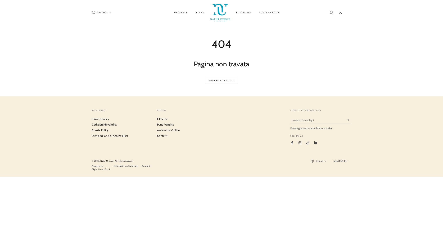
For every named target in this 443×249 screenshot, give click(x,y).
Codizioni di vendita (104, 124)
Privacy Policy (100, 119)
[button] (331, 12)
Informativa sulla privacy (126, 166)
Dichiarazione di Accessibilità (110, 135)
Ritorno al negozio (221, 80)
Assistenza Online (168, 130)
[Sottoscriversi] (349, 120)
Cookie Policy (100, 130)
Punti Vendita (165, 124)
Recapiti (146, 166)
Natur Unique (107, 161)
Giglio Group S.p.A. (101, 169)
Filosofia (162, 119)
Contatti (162, 135)
